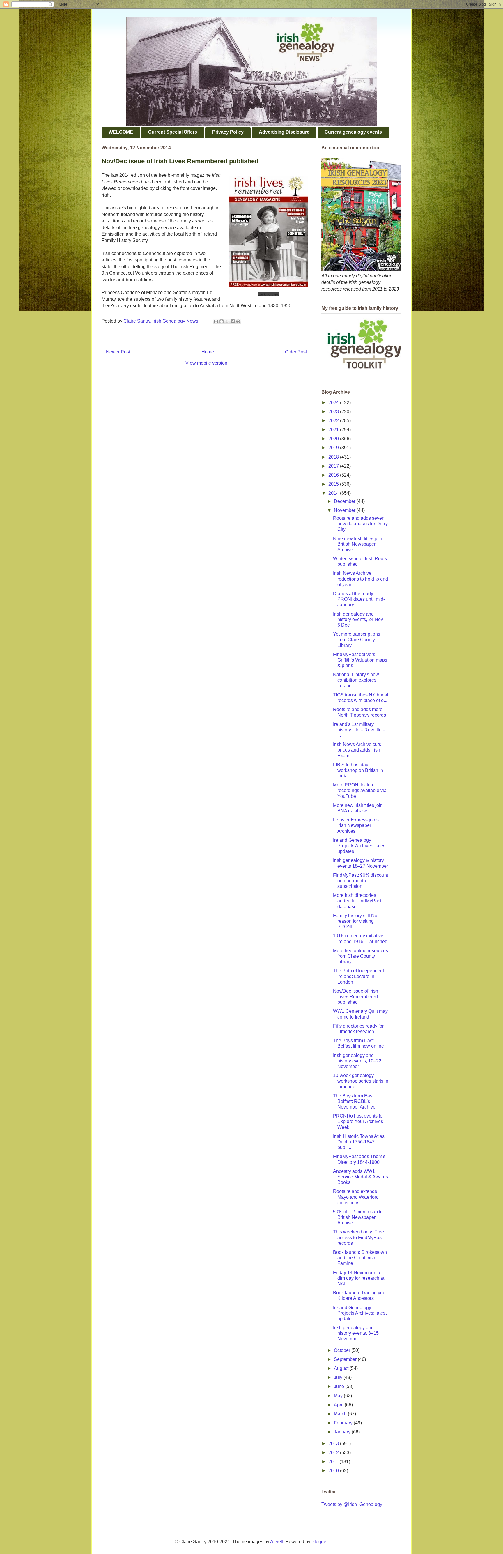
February (344, 1422)
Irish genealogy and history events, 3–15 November (356, 1333)
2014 (334, 493)
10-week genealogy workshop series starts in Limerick (360, 1081)
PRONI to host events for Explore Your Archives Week (358, 1121)
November (345, 510)
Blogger (319, 1541)
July (338, 1377)
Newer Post (118, 351)
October (342, 1350)
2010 (334, 1470)
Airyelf (276, 1541)
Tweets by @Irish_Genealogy (351, 1504)
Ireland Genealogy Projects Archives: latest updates (360, 846)
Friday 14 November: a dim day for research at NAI (358, 1278)
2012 (334, 1452)
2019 (334, 447)
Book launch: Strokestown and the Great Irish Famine (360, 1258)
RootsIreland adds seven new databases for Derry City (360, 524)
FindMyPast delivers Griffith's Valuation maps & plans (360, 660)
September (346, 1359)
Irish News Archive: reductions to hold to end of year (360, 579)
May (339, 1395)
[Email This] (216, 321)
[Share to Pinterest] (238, 321)
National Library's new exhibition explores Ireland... (356, 680)
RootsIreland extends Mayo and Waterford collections (356, 1197)
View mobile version (206, 362)
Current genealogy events (353, 132)
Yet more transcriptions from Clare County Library (356, 640)
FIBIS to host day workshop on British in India (358, 770)
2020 (334, 438)
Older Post (296, 351)
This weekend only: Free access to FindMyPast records (358, 1237)
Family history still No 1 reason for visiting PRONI (357, 921)
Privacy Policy (228, 132)
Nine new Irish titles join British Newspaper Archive (357, 544)
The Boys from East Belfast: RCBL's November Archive (354, 1101)
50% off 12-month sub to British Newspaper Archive (358, 1217)
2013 (334, 1443)
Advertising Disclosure (284, 132)
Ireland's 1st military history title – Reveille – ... (359, 730)
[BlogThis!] (221, 321)
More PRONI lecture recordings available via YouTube (360, 790)
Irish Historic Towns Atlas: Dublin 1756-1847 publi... (359, 1142)
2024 (334, 402)
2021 (334, 429)
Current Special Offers (172, 132)
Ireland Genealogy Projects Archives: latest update (360, 1313)
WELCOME (121, 132)
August (342, 1368)
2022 (334, 420)
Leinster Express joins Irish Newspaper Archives (356, 825)
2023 (334, 411)
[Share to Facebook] (232, 321)
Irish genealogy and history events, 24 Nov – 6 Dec (360, 619)
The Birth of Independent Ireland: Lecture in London (358, 976)
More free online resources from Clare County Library (360, 956)
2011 (333, 1461)
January (343, 1431)
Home (207, 351)
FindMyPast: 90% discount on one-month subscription (360, 881)
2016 (334, 475)
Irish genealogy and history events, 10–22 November (357, 1061)
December (345, 501)
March (341, 1413)
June (339, 1386)
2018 (334, 457)
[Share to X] (227, 321)
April (339, 1404)
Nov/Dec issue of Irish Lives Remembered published (355, 997)
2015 (334, 484)
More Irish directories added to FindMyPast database (357, 901)
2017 (334, 466)
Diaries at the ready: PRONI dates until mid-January (359, 599)
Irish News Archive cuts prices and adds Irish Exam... (357, 750)
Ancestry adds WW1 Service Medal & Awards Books (360, 1177)
